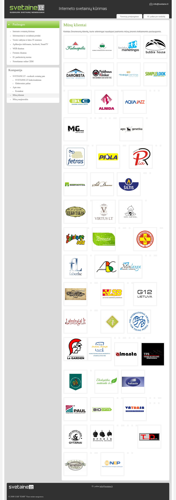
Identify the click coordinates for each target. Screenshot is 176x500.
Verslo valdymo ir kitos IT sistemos (27, 40)
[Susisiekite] (151, 4)
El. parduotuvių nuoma (22, 57)
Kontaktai (19, 91)
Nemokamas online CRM (23, 61)
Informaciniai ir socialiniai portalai (26, 36)
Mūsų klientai (18, 95)
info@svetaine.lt (160, 4)
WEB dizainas (18, 48)
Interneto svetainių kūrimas (24, 31)
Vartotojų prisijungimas (129, 16)
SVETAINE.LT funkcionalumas (28, 80)
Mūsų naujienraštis (20, 99)
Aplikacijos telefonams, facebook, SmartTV (30, 44)
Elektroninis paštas (23, 83)
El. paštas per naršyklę (156, 16)
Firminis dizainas (20, 53)
